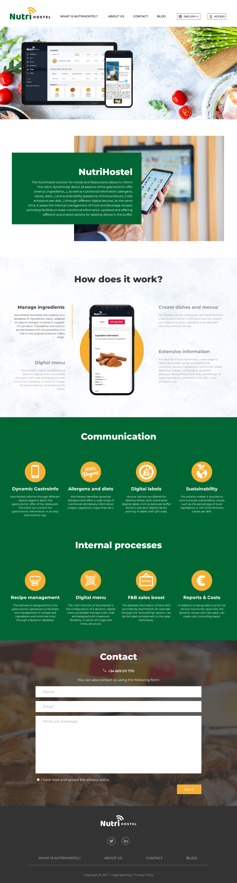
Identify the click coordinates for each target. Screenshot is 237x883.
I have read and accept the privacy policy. (75, 780)
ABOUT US (116, 16)
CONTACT (140, 16)
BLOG (161, 16)
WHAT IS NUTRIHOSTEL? (79, 16)
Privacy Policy (143, 875)
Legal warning (121, 875)
